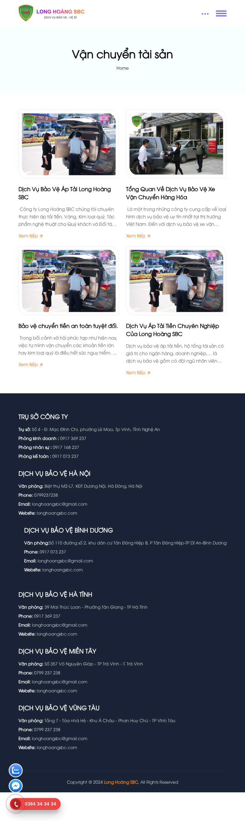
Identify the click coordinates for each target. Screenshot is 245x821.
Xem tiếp (29, 235)
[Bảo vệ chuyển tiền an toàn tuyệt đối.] (69, 280)
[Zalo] (15, 771)
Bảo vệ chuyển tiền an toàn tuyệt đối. (68, 325)
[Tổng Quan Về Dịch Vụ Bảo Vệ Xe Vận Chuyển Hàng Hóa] (176, 143)
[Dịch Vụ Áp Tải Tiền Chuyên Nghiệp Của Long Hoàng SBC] (176, 280)
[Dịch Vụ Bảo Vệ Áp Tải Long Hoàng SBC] (69, 143)
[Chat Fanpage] (15, 786)
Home (123, 67)
